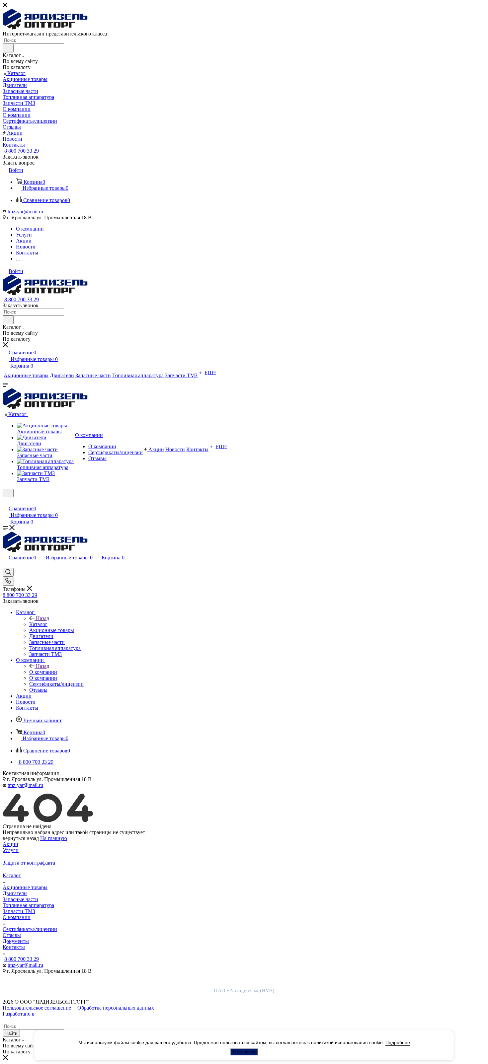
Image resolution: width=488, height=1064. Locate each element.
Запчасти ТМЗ (19, 911)
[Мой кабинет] (6, 501)
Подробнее (397, 1042)
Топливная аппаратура (28, 905)
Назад (42, 618)
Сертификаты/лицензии (30, 929)
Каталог (38, 624)
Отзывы (12, 935)
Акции (10, 844)
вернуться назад (21, 838)
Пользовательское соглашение (37, 1008)
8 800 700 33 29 (21, 151)
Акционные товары (25, 887)
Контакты (14, 947)
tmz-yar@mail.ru (25, 211)
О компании (43, 672)
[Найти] (8, 48)
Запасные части (20, 899)
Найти (11, 1033)
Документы (16, 941)
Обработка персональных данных (115, 1008)
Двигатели (15, 893)
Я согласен (244, 1051)
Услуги (11, 850)
